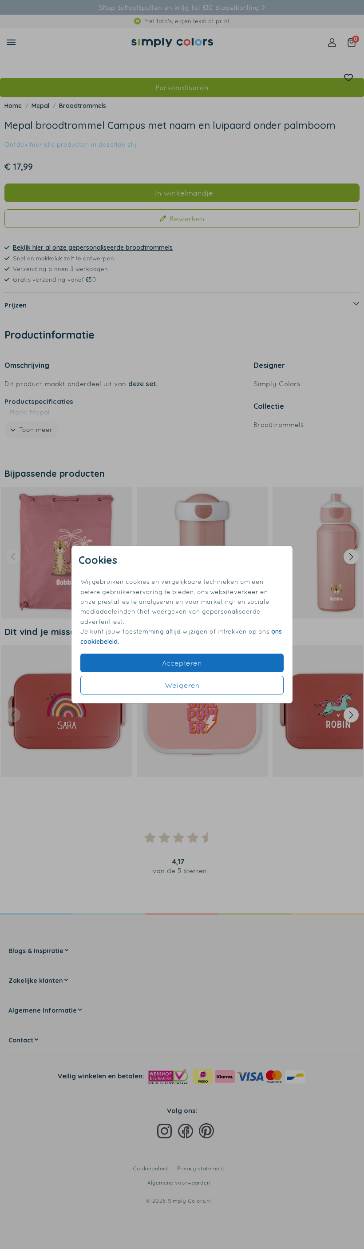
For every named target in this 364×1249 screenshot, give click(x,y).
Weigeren (182, 685)
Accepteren (182, 663)
